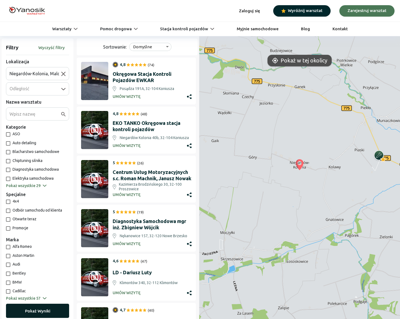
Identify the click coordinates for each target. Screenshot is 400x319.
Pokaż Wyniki (37, 311)
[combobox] (35, 73)
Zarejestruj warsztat (366, 10)
